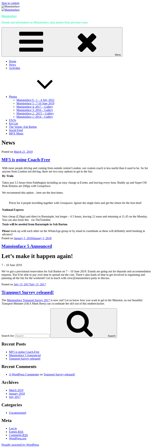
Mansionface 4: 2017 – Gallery (34, 106)
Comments (18, 435)
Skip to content (10, 3)
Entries (16, 431)
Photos (13, 96)
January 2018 (17, 393)
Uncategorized (17, 412)
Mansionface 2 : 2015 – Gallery (35, 113)
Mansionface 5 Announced (26, 246)
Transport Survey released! (27, 292)
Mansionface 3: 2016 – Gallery (34, 110)
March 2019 (16, 390)
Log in (13, 428)
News (12, 64)
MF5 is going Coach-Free (25, 159)
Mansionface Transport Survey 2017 (28, 300)
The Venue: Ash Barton (23, 126)
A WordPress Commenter (24, 374)
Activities (14, 68)
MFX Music (16, 133)
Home (12, 61)
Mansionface (9, 16)
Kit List (13, 123)
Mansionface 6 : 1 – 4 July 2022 (35, 100)
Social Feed (16, 130)
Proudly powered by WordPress (20, 444)
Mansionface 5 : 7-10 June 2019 (35, 103)
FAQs (12, 120)
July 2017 (15, 397)
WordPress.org (17, 438)
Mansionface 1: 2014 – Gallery (34, 116)
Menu (118, 54)
